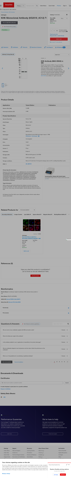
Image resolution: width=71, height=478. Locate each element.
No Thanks (56, 474)
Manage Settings (6, 473)
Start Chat (63, 474)
